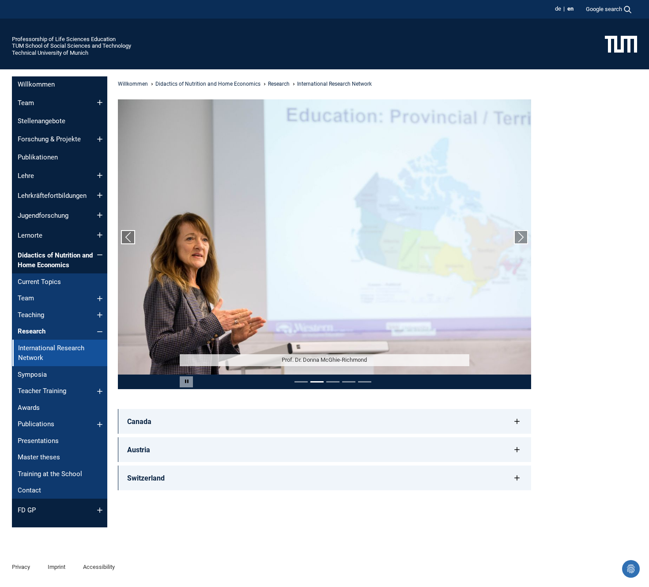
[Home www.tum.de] (621, 44)
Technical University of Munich (50, 52)
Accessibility (99, 567)
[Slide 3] (333, 382)
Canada (139, 421)
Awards (29, 408)
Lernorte (30, 235)
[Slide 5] (364, 382)
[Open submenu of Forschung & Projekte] (99, 139)
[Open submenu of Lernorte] (99, 235)
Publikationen (38, 157)
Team (26, 103)
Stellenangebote (41, 121)
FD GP (27, 510)
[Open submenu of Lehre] (99, 175)
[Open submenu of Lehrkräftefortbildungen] (99, 195)
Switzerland (146, 478)
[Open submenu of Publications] (99, 424)
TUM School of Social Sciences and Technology (71, 45)
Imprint (56, 567)
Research (31, 331)
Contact (29, 490)
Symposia (32, 375)
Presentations (38, 441)
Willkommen (36, 84)
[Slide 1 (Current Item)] (301, 382)
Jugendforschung (43, 216)
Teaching (31, 315)
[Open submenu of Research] (99, 331)
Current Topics (39, 282)
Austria (138, 450)
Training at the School (50, 474)
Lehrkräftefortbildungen (52, 196)
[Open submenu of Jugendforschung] (99, 215)
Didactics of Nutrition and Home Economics (55, 260)
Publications (36, 424)
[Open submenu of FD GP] (99, 510)
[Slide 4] (348, 382)
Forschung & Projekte (49, 139)
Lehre (26, 176)
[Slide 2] (317, 382)
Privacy (21, 567)
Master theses (39, 457)
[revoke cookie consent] (631, 569)
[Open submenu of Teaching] (99, 315)
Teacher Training (42, 391)
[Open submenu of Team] (99, 102)
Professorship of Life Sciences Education (64, 39)
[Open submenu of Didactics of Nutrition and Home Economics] (99, 255)
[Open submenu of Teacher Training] (99, 391)
